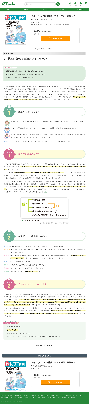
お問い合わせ (65, 397)
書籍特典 (80, 9)
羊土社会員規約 (5, 397)
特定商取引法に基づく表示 (48, 397)
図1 (45, 192)
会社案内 (3, 395)
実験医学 (27, 9)
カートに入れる (57, 38)
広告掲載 (40, 395)
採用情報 (10, 395)
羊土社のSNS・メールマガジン (32, 397)
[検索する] (58, 4)
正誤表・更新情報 (49, 395)
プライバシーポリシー (78, 395)
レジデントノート (44, 9)
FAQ (59, 397)
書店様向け (33, 395)
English (73, 397)
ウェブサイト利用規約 (16, 397)
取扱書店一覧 (18, 395)
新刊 (8, 9)
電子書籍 (26, 395)
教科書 (62, 9)
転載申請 (68, 395)
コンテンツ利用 (60, 395)
